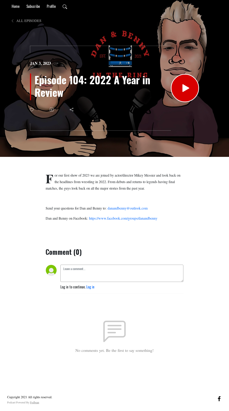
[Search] (65, 6)
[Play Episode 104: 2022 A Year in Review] (185, 88)
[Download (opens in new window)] (52, 109)
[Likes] (32, 109)
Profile (51, 6)
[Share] (71, 109)
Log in (90, 287)
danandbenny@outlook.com (128, 208)
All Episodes (28, 20)
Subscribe (33, 6)
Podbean (34, 402)
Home (15, 6)
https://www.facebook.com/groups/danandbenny (123, 218)
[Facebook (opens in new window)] (219, 398)
